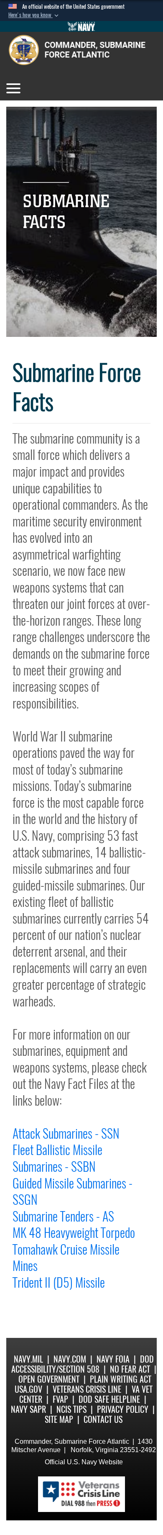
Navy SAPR (28, 1409)
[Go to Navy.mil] (81, 26)
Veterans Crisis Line (87, 1389)
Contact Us (103, 1419)
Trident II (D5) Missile (59, 1282)
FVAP (60, 1399)
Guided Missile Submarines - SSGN (72, 1192)
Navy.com (69, 1359)
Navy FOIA (113, 1359)
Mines (25, 1265)
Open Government (48, 1379)
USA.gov (28, 1389)
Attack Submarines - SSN (66, 1133)
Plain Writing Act (120, 1379)
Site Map (59, 1419)
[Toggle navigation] (13, 88)
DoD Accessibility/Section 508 (82, 1364)
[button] (34, 15)
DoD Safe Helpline (109, 1399)
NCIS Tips (71, 1409)
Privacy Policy (122, 1409)
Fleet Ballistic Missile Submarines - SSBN (57, 1158)
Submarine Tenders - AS (63, 1216)
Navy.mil (28, 1359)
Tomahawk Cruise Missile (66, 1249)
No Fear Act (130, 1369)
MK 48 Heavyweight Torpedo (74, 1232)
